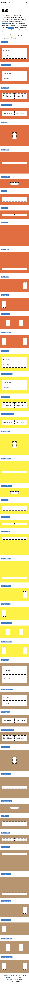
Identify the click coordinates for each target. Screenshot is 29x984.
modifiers (5, 23)
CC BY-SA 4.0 (11, 981)
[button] (27, 2)
